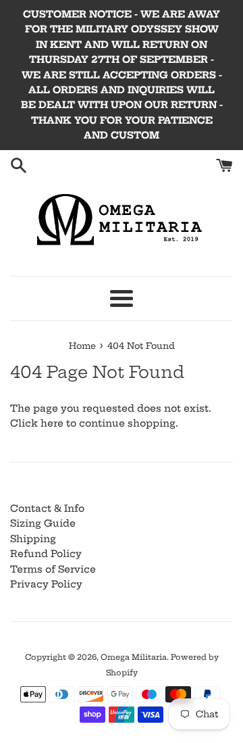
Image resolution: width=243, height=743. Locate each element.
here (51, 423)
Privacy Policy (46, 584)
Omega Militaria (134, 657)
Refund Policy (46, 554)
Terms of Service (53, 569)
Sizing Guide (43, 523)
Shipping (33, 539)
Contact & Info (47, 508)
